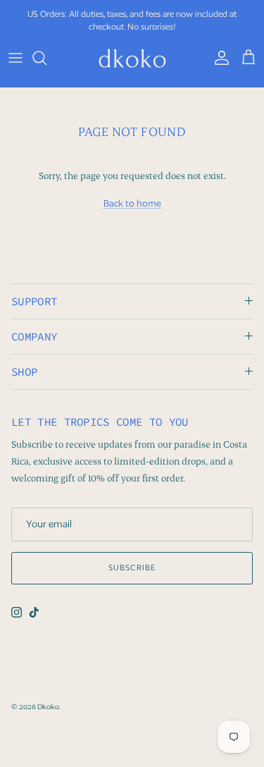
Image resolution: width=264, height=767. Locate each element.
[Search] (46, 57)
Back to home (132, 203)
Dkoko (48, 706)
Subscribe (131, 567)
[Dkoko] (132, 58)
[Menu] (15, 57)
